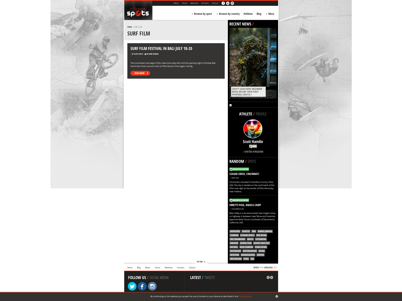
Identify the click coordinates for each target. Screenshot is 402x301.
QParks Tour (245, 243)
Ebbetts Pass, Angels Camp (245, 205)
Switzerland (235, 258)
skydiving (234, 254)
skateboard (235, 250)
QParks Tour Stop (261, 243)
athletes (246, 231)
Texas (246, 258)
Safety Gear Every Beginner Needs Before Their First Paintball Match (247, 91)
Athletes (248, 14)
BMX (254, 231)
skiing (261, 250)
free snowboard (237, 239)
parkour (234, 243)
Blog (259, 14)
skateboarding (250, 250)
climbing (234, 235)
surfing (260, 254)
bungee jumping (265, 231)
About (176, 3)
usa (252, 258)
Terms (184, 3)
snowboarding (248, 254)
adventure (235, 231)
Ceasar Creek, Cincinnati (244, 174)
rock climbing (246, 247)
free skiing (261, 235)
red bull (234, 247)
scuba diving (260, 247)
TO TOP (200, 261)
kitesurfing (261, 239)
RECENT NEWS (240, 24)
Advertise (194, 3)
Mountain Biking (240, 169)
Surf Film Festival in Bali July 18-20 (161, 48)
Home (129, 27)
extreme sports (247, 235)
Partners (205, 3)
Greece (250, 239)
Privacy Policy (245, 296)
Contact (215, 3)
